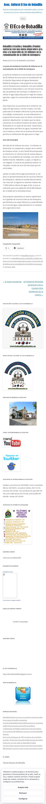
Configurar (23, 799)
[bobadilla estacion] (10, 597)
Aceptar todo (23, 787)
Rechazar (23, 793)
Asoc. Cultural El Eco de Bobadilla (23, 4)
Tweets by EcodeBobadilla (12, 558)
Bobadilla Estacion (28, 255)
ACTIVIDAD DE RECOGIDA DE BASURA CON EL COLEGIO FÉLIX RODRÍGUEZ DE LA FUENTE (33, 288)
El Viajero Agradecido (12, 282)
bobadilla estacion (8, 572)
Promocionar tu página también (12, 600)
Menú (23, 18)
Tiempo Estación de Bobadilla (14, 763)
